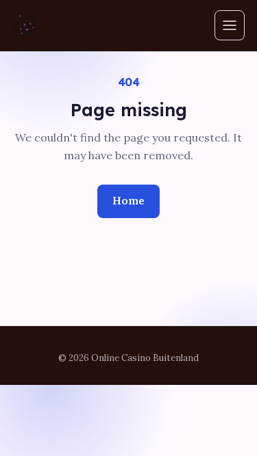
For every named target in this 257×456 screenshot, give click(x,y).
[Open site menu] (230, 25)
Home (128, 200)
